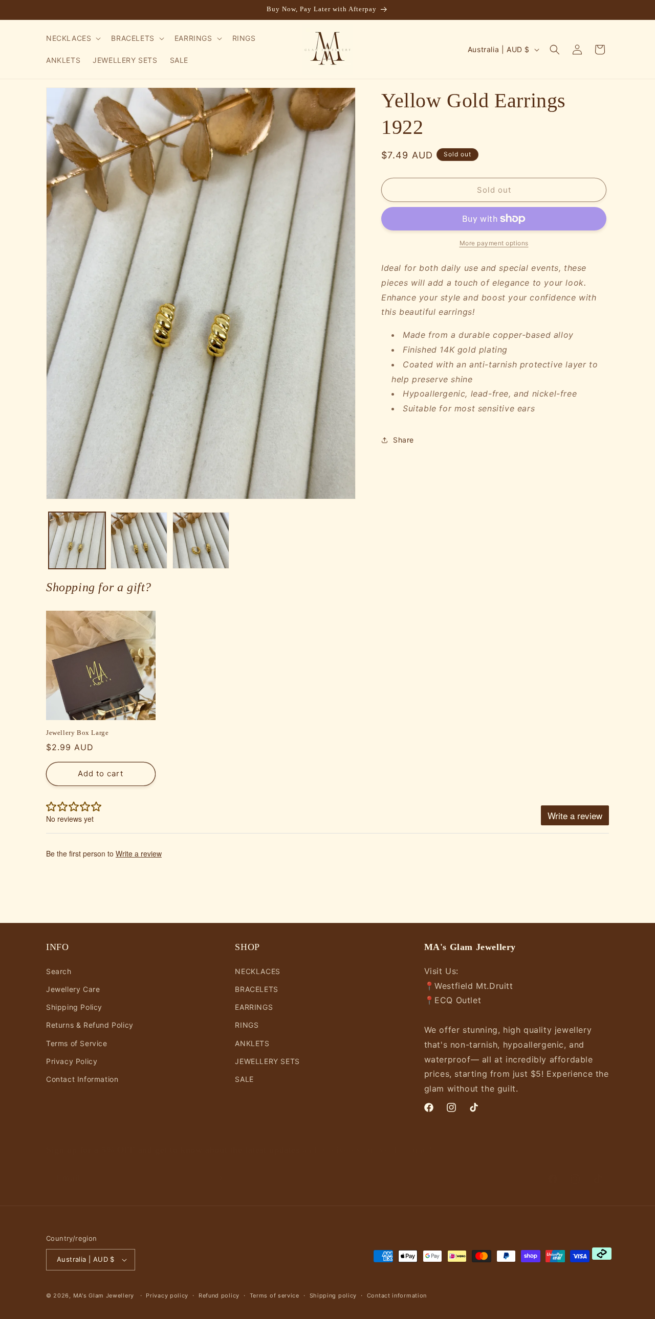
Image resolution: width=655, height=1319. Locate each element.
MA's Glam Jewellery (103, 1295)
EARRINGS (254, 1007)
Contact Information (82, 1079)
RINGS (246, 1025)
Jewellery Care (73, 989)
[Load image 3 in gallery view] (200, 540)
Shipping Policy (74, 1007)
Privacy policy (167, 1295)
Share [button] (403, 439)
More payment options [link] (494, 243)
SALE (244, 1079)
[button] (72, 38)
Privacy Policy (71, 1061)
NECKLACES (257, 971)
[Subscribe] (218, 1168)
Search (59, 971)
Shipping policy (333, 1295)
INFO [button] (57, 947)
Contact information (397, 1295)
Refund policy (219, 1295)
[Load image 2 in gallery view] (139, 540)
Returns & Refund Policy (90, 1025)
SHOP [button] (247, 947)
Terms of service (274, 1295)
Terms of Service (76, 1043)
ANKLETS (252, 1043)
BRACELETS (256, 989)
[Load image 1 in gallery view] (77, 540)
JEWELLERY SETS (267, 1061)
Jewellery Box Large (77, 732)
